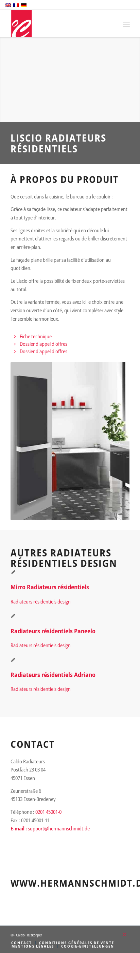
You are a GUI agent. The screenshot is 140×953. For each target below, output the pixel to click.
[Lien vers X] (124, 934)
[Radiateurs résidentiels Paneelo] (13, 616)
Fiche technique (36, 336)
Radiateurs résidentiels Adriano (53, 675)
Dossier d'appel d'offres (43, 343)
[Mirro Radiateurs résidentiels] (13, 572)
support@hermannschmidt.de (59, 828)
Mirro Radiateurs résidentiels (50, 587)
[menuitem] (125, 24)
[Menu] (125, 24)
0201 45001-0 (48, 811)
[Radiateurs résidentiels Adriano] (13, 660)
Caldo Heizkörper (29, 934)
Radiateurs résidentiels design (41, 601)
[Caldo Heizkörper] (58, 23)
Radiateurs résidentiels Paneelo (53, 631)
